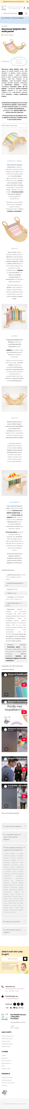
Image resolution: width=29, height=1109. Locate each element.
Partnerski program (7, 1080)
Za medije (4, 1085)
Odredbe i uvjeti (6, 1068)
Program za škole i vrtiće (8, 1083)
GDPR (3, 1066)
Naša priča (4, 1058)
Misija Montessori (6, 1063)
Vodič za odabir (6, 1041)
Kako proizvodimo (6, 1060)
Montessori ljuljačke (18, 18)
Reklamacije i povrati (7, 1038)
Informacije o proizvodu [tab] (9, 125)
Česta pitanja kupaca (7, 1044)
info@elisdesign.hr (12, 998)
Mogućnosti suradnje (7, 1077)
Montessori (7, 18)
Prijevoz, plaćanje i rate (8, 1036)
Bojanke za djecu (6, 1046)
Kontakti (4, 1055)
